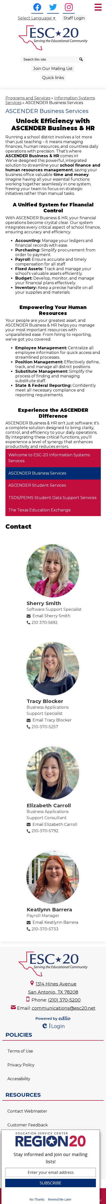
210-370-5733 (45, 929)
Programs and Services (27, 98)
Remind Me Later (59, 1199)
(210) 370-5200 (64, 1000)
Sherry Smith (44, 603)
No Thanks (37, 1199)
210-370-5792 (45, 831)
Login (53, 1026)
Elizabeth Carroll (49, 805)
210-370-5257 (45, 726)
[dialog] (50, 1167)
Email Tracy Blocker (52, 720)
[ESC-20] (53, 37)
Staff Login (74, 18)
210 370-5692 (45, 622)
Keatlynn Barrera (49, 909)
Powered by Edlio (53, 1018)
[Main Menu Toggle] (98, 7)
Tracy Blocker (45, 701)
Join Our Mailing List (53, 68)
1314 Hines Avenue (56, 984)
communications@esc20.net (63, 1008)
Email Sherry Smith (51, 615)
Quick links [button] (53, 77)
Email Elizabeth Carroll (55, 824)
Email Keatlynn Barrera (55, 922)
